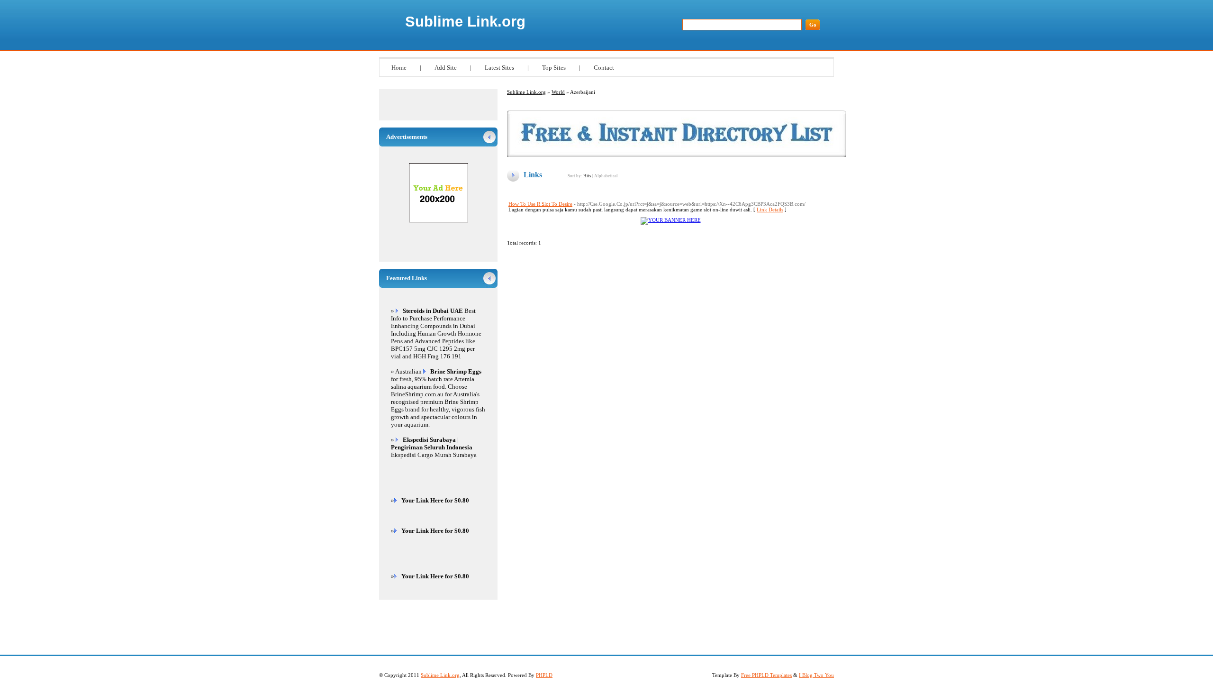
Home (399, 67)
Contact (604, 67)
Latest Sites (499, 67)
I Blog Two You (816, 675)
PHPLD (544, 675)
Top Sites (554, 67)
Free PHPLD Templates (766, 675)
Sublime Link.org (465, 21)
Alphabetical (606, 176)
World (558, 92)
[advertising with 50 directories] (671, 220)
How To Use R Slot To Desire (540, 204)
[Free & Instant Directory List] (676, 155)
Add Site (446, 67)
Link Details (770, 209)
